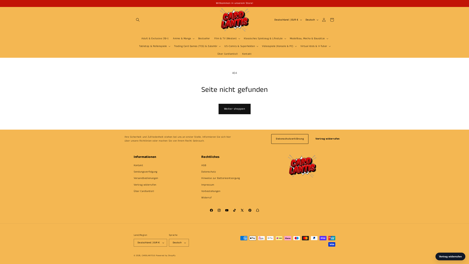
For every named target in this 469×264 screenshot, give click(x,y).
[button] (138, 20)
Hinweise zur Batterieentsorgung (220, 178)
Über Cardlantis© (144, 191)
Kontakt (138, 165)
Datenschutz (208, 172)
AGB (203, 165)
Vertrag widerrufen (327, 139)
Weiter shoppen (234, 109)
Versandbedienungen (146, 178)
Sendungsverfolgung (145, 172)
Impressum (207, 185)
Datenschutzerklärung (290, 139)
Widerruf (206, 197)
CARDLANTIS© (148, 255)
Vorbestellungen (210, 191)
